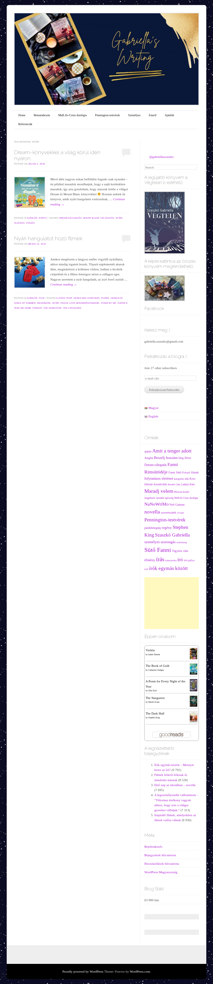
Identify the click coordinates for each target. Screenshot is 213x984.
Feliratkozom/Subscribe (164, 389)
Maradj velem (158, 491)
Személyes (134, 115)
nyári (119, 218)
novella (152, 512)
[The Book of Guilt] (193, 669)
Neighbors (44, 303)
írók (146, 569)
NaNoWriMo (156, 504)
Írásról (152, 115)
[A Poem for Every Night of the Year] (193, 684)
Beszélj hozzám (166, 458)
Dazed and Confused (87, 298)
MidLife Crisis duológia (186, 498)
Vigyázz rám (180, 550)
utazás (30, 223)
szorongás (168, 542)
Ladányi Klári (188, 484)
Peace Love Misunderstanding (80, 303)
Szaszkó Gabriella (172, 535)
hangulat (117, 298)
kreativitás (160, 484)
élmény (149, 560)
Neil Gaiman (177, 504)
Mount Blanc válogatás (98, 218)
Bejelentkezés (153, 846)
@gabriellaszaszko (161, 157)
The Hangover (52, 308)
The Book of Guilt (157, 665)
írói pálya (189, 560)
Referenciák (25, 124)
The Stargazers (155, 698)
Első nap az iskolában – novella (175, 785)
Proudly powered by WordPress (82, 971)
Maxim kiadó (181, 491)
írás (160, 559)
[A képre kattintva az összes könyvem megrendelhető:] (164, 287)
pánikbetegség (152, 527)
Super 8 (123, 303)
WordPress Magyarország (160, 872)
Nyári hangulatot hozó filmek (48, 238)
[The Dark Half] (193, 716)
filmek (105, 298)
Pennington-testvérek (107, 115)
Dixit (188, 458)
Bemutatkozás (42, 115)
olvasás (19, 223)
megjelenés (149, 498)
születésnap (181, 542)
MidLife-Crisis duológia (72, 115)
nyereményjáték (168, 512)
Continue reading (63, 284)
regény (167, 528)
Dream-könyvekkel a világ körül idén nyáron (57, 155)
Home (21, 115)
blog (181, 458)
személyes (152, 542)
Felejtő (186, 472)
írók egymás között (168, 568)
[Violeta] (193, 653)
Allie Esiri (152, 690)
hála (187, 479)
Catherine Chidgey (156, 670)
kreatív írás (174, 484)
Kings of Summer (25, 303)
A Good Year (64, 298)
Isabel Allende (154, 654)
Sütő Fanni (157, 549)
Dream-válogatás (70, 218)
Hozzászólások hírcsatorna (161, 863)
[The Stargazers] (193, 701)
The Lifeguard (72, 308)
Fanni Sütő (174, 472)
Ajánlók (169, 115)
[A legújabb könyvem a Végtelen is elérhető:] (164, 222)
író (180, 559)
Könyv (43, 218)
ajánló (147, 451)
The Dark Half (155, 713)
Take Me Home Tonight (28, 308)
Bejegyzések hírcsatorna (160, 855)
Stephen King (154, 717)
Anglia (148, 458)
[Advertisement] (171, 603)
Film (41, 298)
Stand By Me (108, 303)
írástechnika (171, 560)
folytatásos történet (158, 478)
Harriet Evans (154, 702)
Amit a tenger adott (172, 451)
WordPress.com (140, 971)
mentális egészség (164, 498)
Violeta (150, 650)
